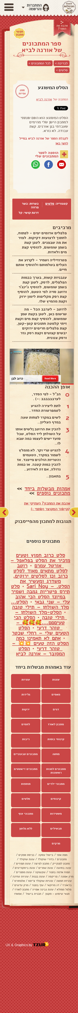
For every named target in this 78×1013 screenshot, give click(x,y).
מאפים (56, 694)
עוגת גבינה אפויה (43, 889)
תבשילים (56, 828)
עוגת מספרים (24, 872)
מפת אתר (62, 855)
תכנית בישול (33, 894)
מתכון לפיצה (41, 863)
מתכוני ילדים (56, 784)
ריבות (25, 739)
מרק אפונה (67, 876)
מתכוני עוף (25, 814)
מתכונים (62, 859)
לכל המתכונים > (39, 63)
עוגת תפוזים (23, 863)
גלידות (25, 694)
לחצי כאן (61, 143)
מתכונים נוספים (53, 492)
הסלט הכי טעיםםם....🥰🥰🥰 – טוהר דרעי (39, 622)
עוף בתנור (38, 885)
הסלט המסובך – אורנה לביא (40, 651)
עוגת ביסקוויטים (25, 868)
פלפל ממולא (64, 889)
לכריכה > (61, 63)
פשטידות (56, 814)
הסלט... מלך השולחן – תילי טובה (40, 604)
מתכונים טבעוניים (26, 754)
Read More (50, 378)
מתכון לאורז (56, 724)
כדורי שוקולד (46, 859)
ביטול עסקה (45, 855)
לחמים (25, 724)
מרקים (56, 843)
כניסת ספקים (26, 855)
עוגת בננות (38, 876)
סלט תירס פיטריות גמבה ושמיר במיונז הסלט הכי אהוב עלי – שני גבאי (40, 594)
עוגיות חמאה (64, 881)
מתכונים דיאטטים (25, 769)
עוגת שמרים (45, 868)
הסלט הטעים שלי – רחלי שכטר (40, 630)
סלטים (49, 203)
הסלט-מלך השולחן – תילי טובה (41, 615)
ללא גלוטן (25, 828)
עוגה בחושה (63, 868)
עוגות (56, 679)
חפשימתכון (20, 33)
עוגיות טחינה (21, 876)
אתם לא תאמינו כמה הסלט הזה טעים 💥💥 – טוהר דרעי (40, 643)
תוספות (26, 784)
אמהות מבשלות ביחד (47, 488)
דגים (56, 709)
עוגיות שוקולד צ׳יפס (40, 881)
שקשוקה (40, 872)
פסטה (56, 754)
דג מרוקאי (53, 885)
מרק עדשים (21, 885)
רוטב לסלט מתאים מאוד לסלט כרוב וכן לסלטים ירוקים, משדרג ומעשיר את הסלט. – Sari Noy (41, 576)
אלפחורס (19, 881)
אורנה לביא (44, 99)
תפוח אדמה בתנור (59, 872)
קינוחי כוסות (55, 739)
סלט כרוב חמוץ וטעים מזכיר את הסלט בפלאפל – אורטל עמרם (40, 560)
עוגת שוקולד (26, 859)
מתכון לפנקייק (61, 863)
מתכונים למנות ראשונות (56, 771)
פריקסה (52, 876)
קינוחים (56, 799)
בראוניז (67, 885)
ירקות (25, 709)
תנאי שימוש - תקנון (57, 894)
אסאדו (18, 894)
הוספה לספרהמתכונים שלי (46, 154)
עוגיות (25, 679)
